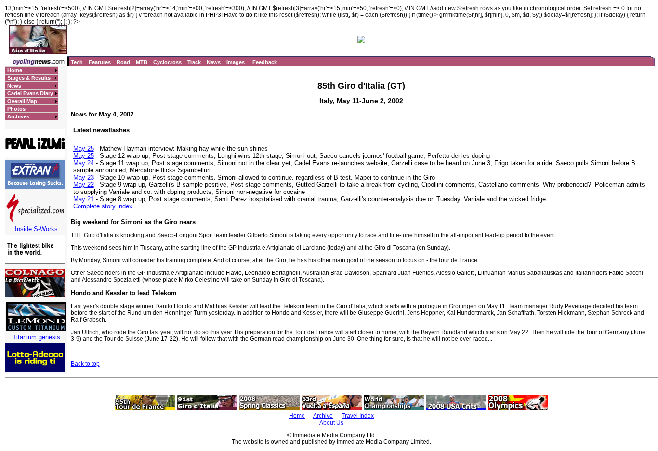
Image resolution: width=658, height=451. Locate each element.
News (214, 62)
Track (194, 62)
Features (100, 62)
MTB (141, 62)
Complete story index (102, 206)
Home (14, 70)
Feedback (264, 62)
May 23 (83, 177)
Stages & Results (29, 78)
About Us (331, 422)
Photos (16, 109)
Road (123, 62)
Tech (77, 62)
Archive (323, 415)
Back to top (85, 364)
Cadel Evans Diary (30, 93)
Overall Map (22, 101)
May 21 (83, 199)
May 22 (83, 184)
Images (235, 62)
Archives (18, 116)
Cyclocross (167, 62)
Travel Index (358, 415)
